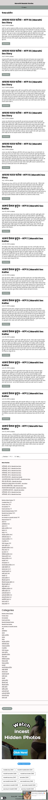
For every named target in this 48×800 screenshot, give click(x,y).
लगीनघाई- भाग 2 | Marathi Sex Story (11, 494)
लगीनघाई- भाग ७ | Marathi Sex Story (11, 468)
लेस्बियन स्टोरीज (6, 588)
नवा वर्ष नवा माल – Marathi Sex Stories (12, 477)
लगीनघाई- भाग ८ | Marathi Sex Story (11, 466)
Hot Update (5, 506)
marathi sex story (9, 777)
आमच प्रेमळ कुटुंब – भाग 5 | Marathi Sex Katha (22, 302)
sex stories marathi (29, 785)
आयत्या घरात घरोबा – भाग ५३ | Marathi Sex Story (22, 114)
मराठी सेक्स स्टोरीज (7, 565)
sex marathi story (26, 781)
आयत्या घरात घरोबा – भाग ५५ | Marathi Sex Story (22, 52)
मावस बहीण (5, 578)
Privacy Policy (21, 796)
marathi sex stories (27, 773)
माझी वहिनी (5, 567)
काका (3, 530)
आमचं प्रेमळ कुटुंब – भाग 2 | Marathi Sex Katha (22, 395)
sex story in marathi (10, 789)
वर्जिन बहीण (5, 591)
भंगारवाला (4, 562)
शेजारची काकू (5, 597)
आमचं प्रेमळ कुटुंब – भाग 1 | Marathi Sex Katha (22, 427)
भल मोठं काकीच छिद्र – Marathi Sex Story (12, 485)
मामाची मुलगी (5, 571)
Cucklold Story (6, 502)
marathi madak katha (24, 770)
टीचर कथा (4, 550)
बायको (3, 560)
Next (18, 456)
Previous (5, 456)
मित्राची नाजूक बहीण (7, 582)
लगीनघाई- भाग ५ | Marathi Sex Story (11, 472)
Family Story (5, 504)
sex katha (24, 777)
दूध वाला (4, 552)
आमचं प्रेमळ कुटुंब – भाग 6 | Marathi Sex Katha (22, 271)
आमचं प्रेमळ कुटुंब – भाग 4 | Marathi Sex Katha (22, 333)
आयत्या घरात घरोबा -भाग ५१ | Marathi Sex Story (23, 176)
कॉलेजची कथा (5, 537)
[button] (3, 798)
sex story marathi (27, 789)
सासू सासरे (4, 603)
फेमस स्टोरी (5, 556)
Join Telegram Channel (24, 763)
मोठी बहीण (4, 586)
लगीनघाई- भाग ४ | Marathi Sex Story (11, 475)
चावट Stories (5, 543)
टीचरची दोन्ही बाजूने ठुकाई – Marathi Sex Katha (14, 488)
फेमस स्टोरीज (5, 558)
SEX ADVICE (5, 515)
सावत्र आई (4, 601)
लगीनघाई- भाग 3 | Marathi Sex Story (11, 492)
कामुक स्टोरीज (5, 534)
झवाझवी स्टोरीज (6, 547)
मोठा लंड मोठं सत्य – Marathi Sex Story (12, 481)
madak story (8, 770)
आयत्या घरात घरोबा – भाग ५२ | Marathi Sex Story (22, 145)
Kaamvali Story (6, 509)
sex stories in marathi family (9, 517)
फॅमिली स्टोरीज (6, 554)
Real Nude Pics (7, 708)
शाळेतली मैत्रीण (6, 595)
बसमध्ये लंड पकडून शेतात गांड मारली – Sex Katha (14, 483)
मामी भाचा (4, 573)
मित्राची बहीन (5, 584)
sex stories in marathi (10, 785)
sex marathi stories (9, 781)
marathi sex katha (9, 773)
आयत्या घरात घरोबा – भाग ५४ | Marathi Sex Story (22, 83)
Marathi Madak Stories (24, 3)
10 (15, 456)
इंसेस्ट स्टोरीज (5, 528)
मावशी (3, 575)
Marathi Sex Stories (7, 513)
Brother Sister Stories (7, 500)
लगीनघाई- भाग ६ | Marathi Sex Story (11, 470)
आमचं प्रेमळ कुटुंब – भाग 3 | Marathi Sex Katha (22, 364)
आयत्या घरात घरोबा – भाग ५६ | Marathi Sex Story (22, 21)
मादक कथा (5, 569)
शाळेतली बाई (5, 593)
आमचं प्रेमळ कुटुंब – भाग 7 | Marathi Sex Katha (22, 240)
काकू (3, 532)
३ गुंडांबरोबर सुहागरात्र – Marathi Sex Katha (13, 490)
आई (3, 522)
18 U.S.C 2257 (14, 796)
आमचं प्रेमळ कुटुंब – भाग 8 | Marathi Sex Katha (22, 207)
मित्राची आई (5, 580)
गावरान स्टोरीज (6, 539)
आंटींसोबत (4, 524)
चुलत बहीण (5, 545)
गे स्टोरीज (4, 541)
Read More (6, 43)
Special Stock (5, 519)
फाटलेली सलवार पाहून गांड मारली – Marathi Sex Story (16, 479)
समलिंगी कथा (5, 599)
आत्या (3, 526)
